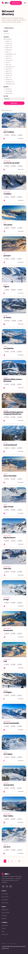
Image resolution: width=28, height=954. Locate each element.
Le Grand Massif (10, 445)
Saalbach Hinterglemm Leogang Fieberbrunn (13, 413)
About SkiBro (5, 925)
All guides (4, 918)
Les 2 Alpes (8, 754)
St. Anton (7, 317)
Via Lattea (8, 225)
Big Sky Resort (9, 537)
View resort (20, 138)
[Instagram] (3, 886)
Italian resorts (5, 902)
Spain (8, 77)
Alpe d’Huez (8, 507)
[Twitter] (10, 886)
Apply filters (14, 103)
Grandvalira (9, 785)
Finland (9, 56)
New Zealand (10, 66)
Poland (8, 71)
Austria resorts (5, 896)
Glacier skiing (9, 93)
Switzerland (10, 81)
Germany (9, 60)
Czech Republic (11, 54)
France (8, 58)
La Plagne (8, 692)
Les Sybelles (9, 348)
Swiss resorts (5, 899)
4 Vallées (7, 194)
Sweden (9, 79)
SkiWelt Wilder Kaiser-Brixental (13, 380)
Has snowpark (9, 91)
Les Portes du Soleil (11, 163)
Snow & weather (5, 912)
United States (10, 84)
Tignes (6, 286)
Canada (9, 49)
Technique (4, 915)
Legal (3, 931)
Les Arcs (7, 847)
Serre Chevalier (10, 476)
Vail (5, 661)
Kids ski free (8, 89)
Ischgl (6, 599)
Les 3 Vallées (9, 132)
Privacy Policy (5, 934)
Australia (9, 43)
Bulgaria (9, 47)
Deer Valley (8, 816)
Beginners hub (5, 909)
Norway (9, 69)
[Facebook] (6, 886)
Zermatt (7, 256)
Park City (7, 568)
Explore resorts (16, 3)
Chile (8, 52)
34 (19, 861)
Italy (8, 62)
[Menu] (25, 3)
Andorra (8, 41)
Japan (8, 64)
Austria (9, 45)
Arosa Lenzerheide (11, 723)
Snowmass (8, 630)
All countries (8, 39)
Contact (4, 928)
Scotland (9, 73)
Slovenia (9, 75)
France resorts (5, 894)
